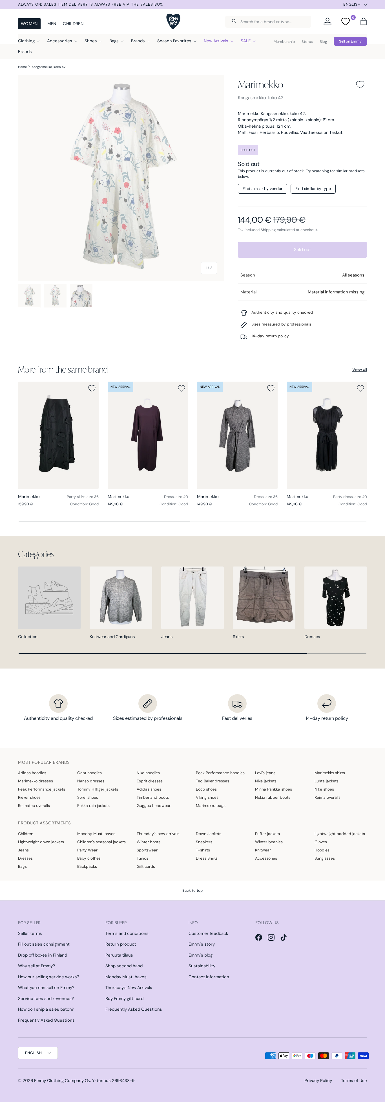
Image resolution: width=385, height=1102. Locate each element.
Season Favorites (174, 41)
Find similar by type (313, 188)
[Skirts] (264, 598)
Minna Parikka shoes (273, 789)
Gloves (321, 841)
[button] (363, 21)
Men (51, 23)
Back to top (192, 890)
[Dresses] (335, 598)
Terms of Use (354, 1080)
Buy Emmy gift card (124, 998)
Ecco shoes (206, 789)
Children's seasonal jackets (101, 841)
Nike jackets (265, 781)
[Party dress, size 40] (327, 435)
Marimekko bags (210, 805)
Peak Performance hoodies (220, 772)
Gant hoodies (89, 772)
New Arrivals (216, 41)
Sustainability (202, 966)
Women (29, 23)
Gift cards (146, 866)
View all (359, 369)
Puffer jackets (267, 833)
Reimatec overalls (34, 805)
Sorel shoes (87, 797)
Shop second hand (124, 966)
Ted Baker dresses (212, 781)
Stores (307, 41)
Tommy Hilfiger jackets (97, 789)
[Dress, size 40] (148, 435)
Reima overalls (327, 797)
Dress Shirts (207, 858)
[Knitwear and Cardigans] (121, 598)
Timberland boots (153, 797)
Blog (323, 41)
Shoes (91, 41)
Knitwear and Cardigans (112, 636)
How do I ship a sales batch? (46, 1009)
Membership (284, 41)
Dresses (312, 636)
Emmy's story (202, 944)
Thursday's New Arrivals (128, 987)
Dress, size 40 (176, 496)
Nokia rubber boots (272, 797)
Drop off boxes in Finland (42, 955)
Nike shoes (324, 789)
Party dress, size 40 (350, 496)
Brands (138, 41)
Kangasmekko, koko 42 (49, 67)
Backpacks (87, 866)
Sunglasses (325, 858)
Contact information (209, 977)
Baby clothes (89, 858)
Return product (120, 944)
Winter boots (148, 841)
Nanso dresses (90, 781)
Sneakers (204, 841)
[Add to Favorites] (360, 84)
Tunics (142, 858)
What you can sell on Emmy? (46, 987)
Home (22, 67)
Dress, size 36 (266, 496)
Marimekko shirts (330, 772)
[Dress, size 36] (237, 435)
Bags (114, 41)
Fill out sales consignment (44, 944)
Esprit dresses (150, 781)
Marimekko (260, 84)
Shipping (268, 229)
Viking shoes (207, 797)
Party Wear (87, 850)
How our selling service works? (48, 977)
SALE (246, 41)
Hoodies (322, 850)
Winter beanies (269, 841)
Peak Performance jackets (41, 789)
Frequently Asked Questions (46, 1020)
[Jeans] (192, 598)
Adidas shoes (149, 789)
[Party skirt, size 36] (58, 435)
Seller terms (30, 933)
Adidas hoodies (32, 772)
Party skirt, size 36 (83, 496)
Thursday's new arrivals (158, 833)
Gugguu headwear (154, 805)
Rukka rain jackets (93, 805)
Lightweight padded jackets (340, 833)
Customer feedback (208, 933)
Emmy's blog (201, 955)
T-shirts (203, 850)
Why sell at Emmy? (36, 966)
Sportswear (147, 850)
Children (73, 23)
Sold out (302, 250)
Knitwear (263, 850)
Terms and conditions (127, 933)
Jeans (167, 636)
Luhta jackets (326, 781)
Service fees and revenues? (46, 998)
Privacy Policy (318, 1080)
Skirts (238, 636)
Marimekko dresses (35, 781)
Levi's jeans (265, 772)
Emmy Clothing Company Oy (62, 1080)
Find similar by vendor (262, 188)
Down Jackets (208, 833)
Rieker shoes (29, 797)
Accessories (59, 41)
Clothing (26, 41)
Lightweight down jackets (41, 841)
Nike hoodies (148, 772)
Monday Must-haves (96, 833)
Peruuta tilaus (119, 955)
